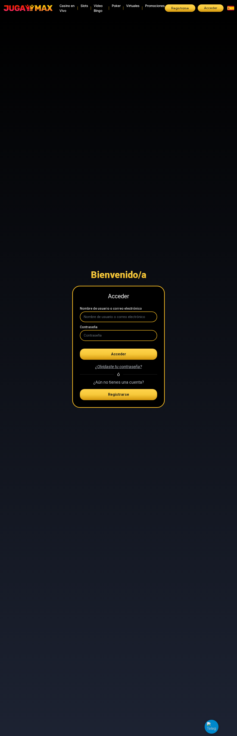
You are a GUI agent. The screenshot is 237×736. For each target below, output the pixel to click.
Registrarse (118, 394)
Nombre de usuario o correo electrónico (111, 308)
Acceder (118, 354)
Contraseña (88, 327)
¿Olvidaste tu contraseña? (118, 366)
